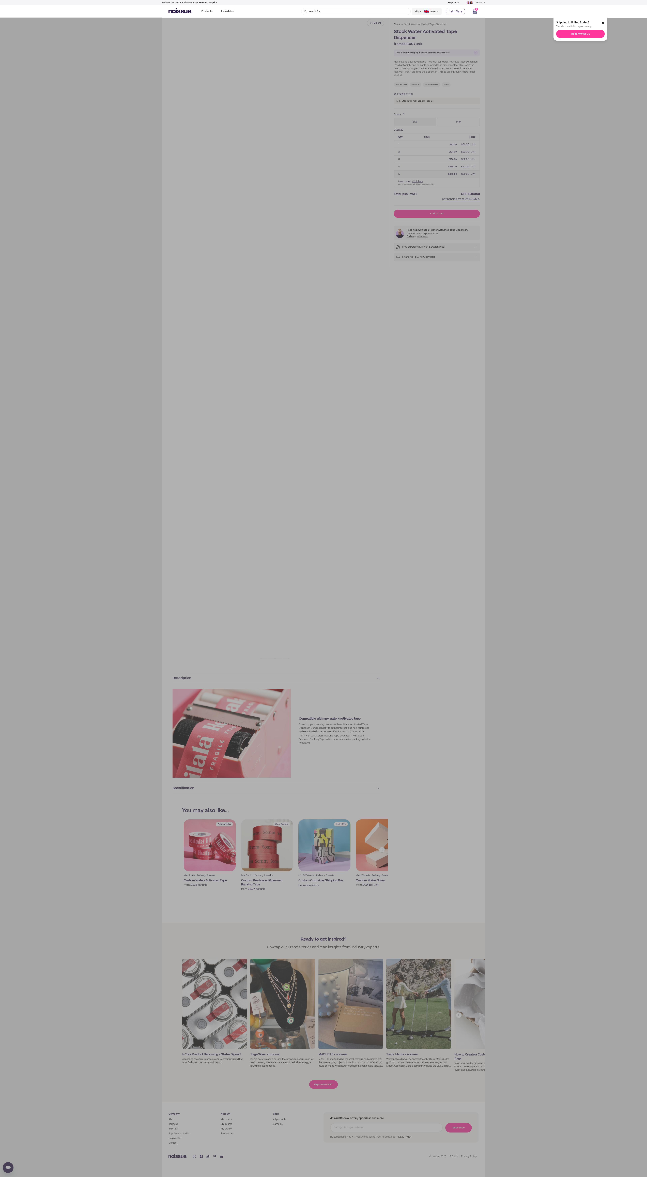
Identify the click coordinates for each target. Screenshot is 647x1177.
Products (206, 11)
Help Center (454, 3)
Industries (227, 11)
